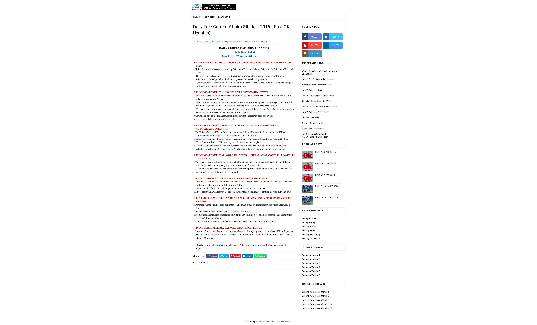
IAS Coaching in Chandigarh (314, 134)
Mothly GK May (308, 222)
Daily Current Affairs (232, 42)
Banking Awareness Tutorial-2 (315, 296)
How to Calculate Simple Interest (316, 107)
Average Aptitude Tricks (312, 123)
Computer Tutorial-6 (311, 275)
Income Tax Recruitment (313, 129)
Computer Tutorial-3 (311, 263)
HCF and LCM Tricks (310, 118)
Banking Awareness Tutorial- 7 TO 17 (318, 308)
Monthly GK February (311, 234)
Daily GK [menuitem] (197, 17)
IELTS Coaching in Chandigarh (315, 137)
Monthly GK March (310, 230)
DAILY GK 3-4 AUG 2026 (325, 175)
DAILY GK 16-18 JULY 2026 (326, 197)
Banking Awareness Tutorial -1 (315, 292)
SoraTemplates (262, 321)
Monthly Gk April (309, 226)
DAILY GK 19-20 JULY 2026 (326, 186)
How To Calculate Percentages (315, 112)
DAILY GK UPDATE (248, 42)
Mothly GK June (309, 218)
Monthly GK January (311, 238)
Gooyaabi (287, 321)
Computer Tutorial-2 (311, 259)
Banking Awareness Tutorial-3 (315, 300)
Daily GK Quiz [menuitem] (224, 17)
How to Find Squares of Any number (318, 79)
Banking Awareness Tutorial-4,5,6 (317, 304)
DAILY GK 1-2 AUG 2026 (325, 163)
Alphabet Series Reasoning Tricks (317, 85)
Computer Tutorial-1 (311, 255)
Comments (262, 42)
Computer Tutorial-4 (311, 267)
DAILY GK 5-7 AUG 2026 (325, 152)
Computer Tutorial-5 (311, 271)
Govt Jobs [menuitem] (209, 17)
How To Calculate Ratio (312, 90)
